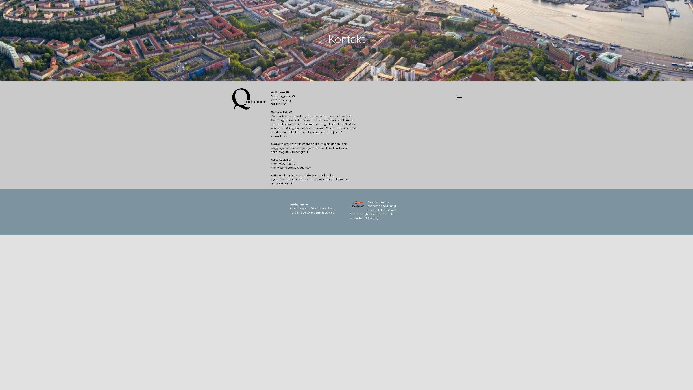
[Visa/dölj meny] (459, 97)
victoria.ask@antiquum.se (294, 168)
